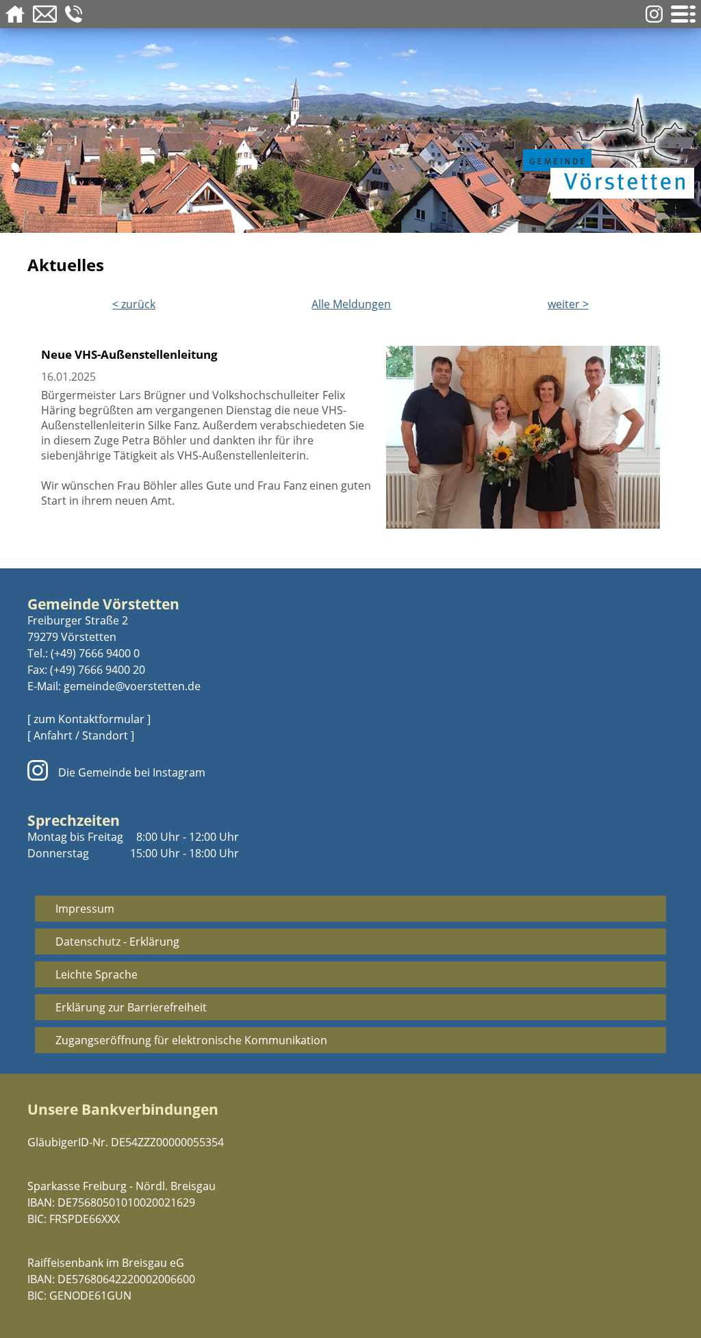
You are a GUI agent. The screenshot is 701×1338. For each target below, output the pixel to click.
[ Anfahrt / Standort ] (80, 735)
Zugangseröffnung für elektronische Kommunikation (191, 1040)
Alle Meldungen (351, 304)
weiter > (568, 304)
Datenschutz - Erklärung (117, 941)
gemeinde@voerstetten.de (132, 686)
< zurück (133, 304)
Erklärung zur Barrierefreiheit (131, 1007)
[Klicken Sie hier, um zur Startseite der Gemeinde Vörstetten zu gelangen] (605, 145)
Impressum (84, 908)
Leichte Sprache (96, 974)
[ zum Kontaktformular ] (89, 719)
